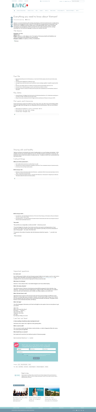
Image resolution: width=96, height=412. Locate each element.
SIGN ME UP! (36, 358)
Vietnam (46, 366)
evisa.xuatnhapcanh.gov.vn (48, 277)
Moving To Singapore (40, 366)
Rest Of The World (24, 364)
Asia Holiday (21, 366)
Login (61, 1)
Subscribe (40, 407)
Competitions (16, 407)
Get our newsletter (45, 1)
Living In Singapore (32, 366)
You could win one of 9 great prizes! (35, 399)
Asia (19, 364)
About (51, 407)
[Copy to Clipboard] (12, 26)
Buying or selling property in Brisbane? (20, 399)
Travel (29, 364)
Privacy (82, 407)
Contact (72, 407)
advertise (61, 407)
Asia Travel (26, 366)
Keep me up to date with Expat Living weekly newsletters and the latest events (37, 354)
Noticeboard (29, 407)
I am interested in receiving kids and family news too (37, 355)
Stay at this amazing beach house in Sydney (51, 399)
